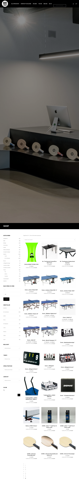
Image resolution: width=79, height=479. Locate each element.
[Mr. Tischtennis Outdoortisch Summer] (67, 251)
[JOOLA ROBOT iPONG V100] (31, 252)
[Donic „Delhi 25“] (31, 331)
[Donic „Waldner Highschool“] (49, 305)
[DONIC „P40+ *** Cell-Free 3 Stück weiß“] (67, 415)
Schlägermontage (6, 263)
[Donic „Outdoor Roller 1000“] (67, 280)
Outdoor (6, 276)
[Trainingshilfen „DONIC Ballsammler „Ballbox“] (31, 386)
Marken (4, 254)
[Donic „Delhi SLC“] (67, 307)
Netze (4, 261)
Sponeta (5, 308)
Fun (5, 271)
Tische (4, 270)
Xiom (4, 339)
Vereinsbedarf (6, 278)
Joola (6, 256)
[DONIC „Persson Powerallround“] (31, 443)
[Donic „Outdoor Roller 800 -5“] (49, 280)
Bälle (4, 240)
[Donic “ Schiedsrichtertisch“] (67, 385)
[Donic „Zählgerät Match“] (31, 358)
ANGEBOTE (5, 238)
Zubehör (5, 281)
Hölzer (4, 247)
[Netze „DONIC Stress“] (31, 415)
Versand (35, 267)
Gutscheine (5, 245)
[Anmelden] (72, 3)
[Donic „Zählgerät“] (49, 356)
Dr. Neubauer (5, 323)
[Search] (68, 5)
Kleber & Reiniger (6, 249)
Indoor (6, 274)
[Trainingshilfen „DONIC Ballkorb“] (49, 385)
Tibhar (4, 335)
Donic (4, 320)
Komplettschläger (6, 252)
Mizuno (4, 331)
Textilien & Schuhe (6, 267)
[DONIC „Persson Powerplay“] (67, 443)
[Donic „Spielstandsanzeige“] (67, 332)
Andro (4, 316)
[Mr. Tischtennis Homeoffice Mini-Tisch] (49, 251)
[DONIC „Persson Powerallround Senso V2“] (49, 443)
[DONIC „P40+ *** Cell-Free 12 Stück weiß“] (49, 415)
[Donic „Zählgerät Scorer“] (67, 357)
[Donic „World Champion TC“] (49, 331)
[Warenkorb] (75, 3)
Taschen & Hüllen (6, 265)
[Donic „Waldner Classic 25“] (31, 305)
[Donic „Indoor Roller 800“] (31, 279)
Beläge (4, 243)
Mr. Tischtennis (7, 258)
